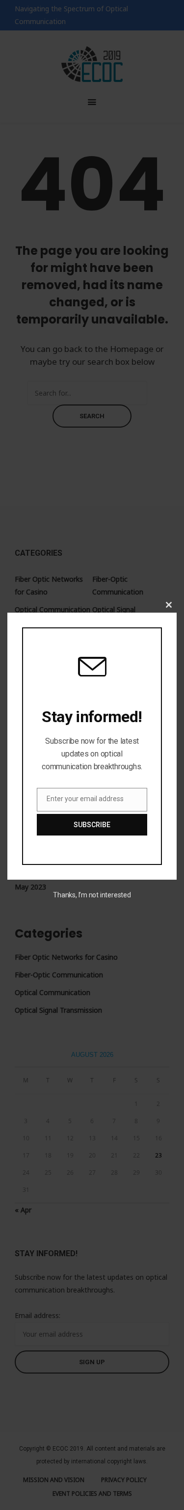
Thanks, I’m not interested (92, 895)
